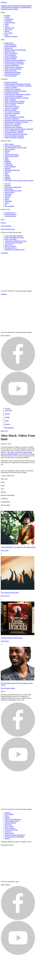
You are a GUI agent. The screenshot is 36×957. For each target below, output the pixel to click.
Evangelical (23, 5)
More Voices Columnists (12, 106)
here (25, 472)
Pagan (6, 34)
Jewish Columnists (10, 105)
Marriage (7, 414)
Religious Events (10, 51)
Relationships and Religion (13, 72)
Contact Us (8, 831)
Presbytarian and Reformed (13, 187)
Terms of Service (10, 828)
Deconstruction (9, 427)
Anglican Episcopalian (11, 156)
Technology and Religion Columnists (16, 134)
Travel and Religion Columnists (14, 136)
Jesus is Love (9, 244)
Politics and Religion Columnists (14, 117)
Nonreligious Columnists (12, 113)
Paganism (7, 185)
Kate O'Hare (4, 550)
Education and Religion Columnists (15, 91)
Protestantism (9, 189)
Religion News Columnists (13, 124)
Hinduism (8, 168)
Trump (7, 421)
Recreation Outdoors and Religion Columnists (19, 120)
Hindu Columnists (10, 99)
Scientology (8, 194)
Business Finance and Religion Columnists (18, 84)
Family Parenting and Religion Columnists (17, 94)
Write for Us (8, 824)
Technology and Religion (12, 74)
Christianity (8, 163)
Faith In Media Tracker (8, 229)
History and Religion (11, 53)
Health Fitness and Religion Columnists (17, 98)
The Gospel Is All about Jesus (10, 592)
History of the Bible (11, 239)
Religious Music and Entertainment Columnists (19, 129)
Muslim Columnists (10, 110)
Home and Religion (11, 70)
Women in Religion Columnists (14, 137)
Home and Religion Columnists (14, 103)
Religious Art (9, 48)
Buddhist (3, 5)
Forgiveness (8, 410)
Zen (6, 204)
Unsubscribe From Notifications (14, 837)
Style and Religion (10, 55)
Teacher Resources (10, 216)
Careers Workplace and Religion (14, 63)
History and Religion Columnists (14, 101)
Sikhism (7, 197)
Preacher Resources (11, 214)
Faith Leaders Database (12, 154)
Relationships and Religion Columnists (16, 122)
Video (2, 219)
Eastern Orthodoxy (10, 166)
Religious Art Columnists (12, 125)
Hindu (8, 7)
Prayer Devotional (10, 246)
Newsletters (4, 253)
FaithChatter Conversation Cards (14, 249)
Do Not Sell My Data (11, 830)
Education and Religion (12, 65)
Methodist (8, 178)
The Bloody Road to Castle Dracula (12, 638)
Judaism (7, 175)
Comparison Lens (10, 212)
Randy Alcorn (5, 596)
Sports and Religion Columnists (14, 130)
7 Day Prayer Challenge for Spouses (16, 241)
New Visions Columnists (12, 111)
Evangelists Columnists (12, 92)
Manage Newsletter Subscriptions (15, 835)
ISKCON (7, 172)
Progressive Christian (11, 9)
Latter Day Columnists (11, 108)
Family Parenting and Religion (14, 67)
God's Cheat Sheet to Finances (14, 236)
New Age (7, 183)
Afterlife (7, 417)
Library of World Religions (13, 146)
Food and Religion (10, 44)
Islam (6, 173)
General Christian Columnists (13, 96)
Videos (7, 153)
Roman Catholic (9, 192)
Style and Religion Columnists (14, 132)
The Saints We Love (11, 248)
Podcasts (7, 151)
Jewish (12, 7)
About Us (8, 812)
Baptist (7, 159)
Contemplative (15, 5)
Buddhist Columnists (11, 82)
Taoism (7, 203)
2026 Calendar (9, 144)
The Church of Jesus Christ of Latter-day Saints (19, 180)
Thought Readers (6, 226)
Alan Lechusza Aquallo (8, 688)
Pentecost (7, 424)
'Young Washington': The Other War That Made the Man (18, 547)
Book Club (4, 431)
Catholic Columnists (11, 87)
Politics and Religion (11, 57)
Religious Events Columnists (13, 127)
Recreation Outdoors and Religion (15, 60)
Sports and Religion (11, 46)
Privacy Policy (9, 826)
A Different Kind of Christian (13, 242)
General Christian (10, 22)
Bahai (6, 158)
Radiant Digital (9, 833)
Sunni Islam (8, 201)
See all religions (9, 206)
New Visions (8, 33)
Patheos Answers (10, 149)
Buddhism (8, 161)
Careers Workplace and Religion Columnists (18, 86)
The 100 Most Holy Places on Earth (15, 147)
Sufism (7, 199)
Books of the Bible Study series (14, 237)
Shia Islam (8, 196)
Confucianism (9, 165)
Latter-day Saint (19, 7)
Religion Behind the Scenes (13, 190)
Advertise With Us (10, 823)
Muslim (26, 7)
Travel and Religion (11, 76)
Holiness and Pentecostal (12, 170)
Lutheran (7, 177)
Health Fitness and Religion (13, 69)
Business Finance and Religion (14, 62)
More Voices (8, 29)
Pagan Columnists (10, 115)
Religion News (9, 43)
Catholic (8, 5)
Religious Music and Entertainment (15, 50)
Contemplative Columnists (13, 89)
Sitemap (7, 838)
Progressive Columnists (12, 118)
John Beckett (5, 641)
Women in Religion (10, 58)
